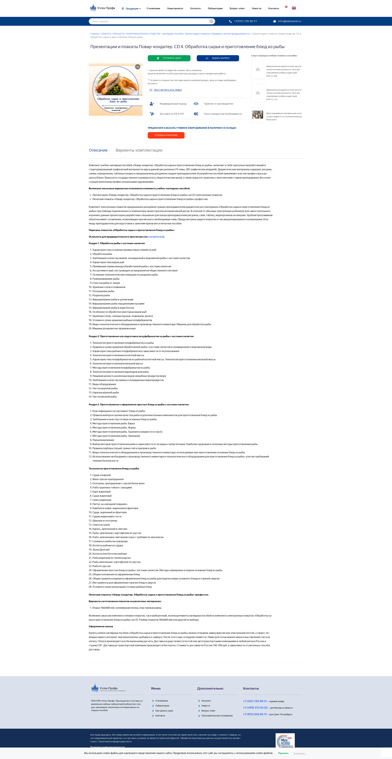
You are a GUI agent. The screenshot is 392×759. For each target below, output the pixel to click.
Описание (98, 150)
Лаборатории (215, 8)
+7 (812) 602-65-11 (255, 714)
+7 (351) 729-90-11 (255, 701)
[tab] (100, 150)
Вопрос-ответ (237, 8)
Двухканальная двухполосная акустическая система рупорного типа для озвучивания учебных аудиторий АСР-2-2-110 (284, 95)
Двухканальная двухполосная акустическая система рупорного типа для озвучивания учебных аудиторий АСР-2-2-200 (284, 71)
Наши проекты (175, 8)
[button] (169, 58)
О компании (153, 8)
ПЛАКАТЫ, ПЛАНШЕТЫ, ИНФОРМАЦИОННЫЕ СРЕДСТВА (130, 33)
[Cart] (285, 8)
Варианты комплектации (139, 150)
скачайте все (155, 236)
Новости (256, 8)
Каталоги (195, 8)
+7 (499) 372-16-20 (255, 707)
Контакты (273, 8)
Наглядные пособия (172, 33)
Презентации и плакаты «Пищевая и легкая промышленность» (218, 33)
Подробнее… (300, 753)
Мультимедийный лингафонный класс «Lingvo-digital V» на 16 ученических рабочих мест (284, 116)
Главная (94, 33)
